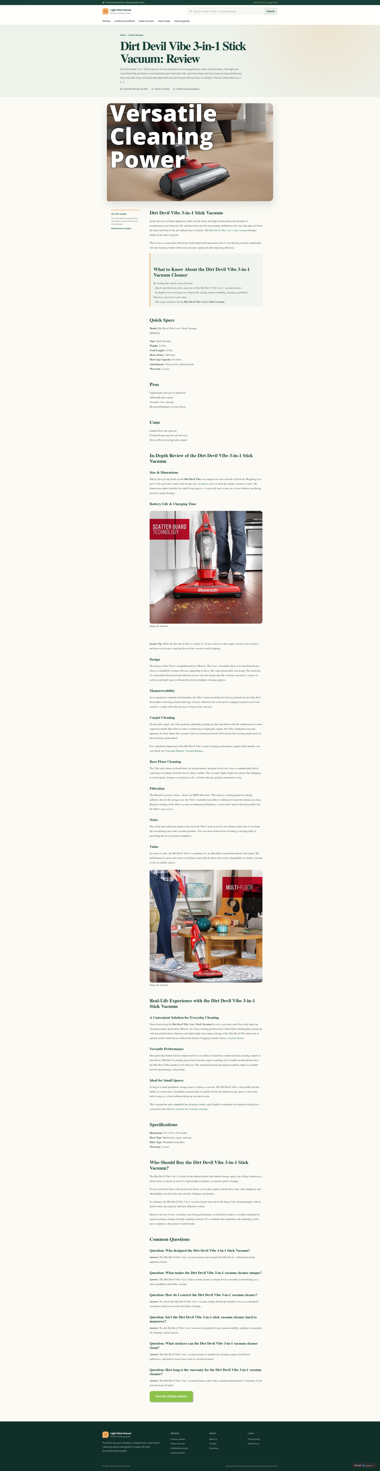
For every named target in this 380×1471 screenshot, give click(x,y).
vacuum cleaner (235, 1038)
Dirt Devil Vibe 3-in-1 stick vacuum (228, 230)
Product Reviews (136, 35)
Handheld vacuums (179, 1448)
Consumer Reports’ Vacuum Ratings (184, 750)
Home (122, 35)
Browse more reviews (121, 228)
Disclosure (213, 1448)
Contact (212, 1443)
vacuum (201, 483)
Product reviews (178, 1439)
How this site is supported (266, 2)
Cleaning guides (182, 21)
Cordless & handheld (125, 21)
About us (213, 1439)
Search (271, 11)
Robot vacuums (146, 21)
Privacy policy (254, 1439)
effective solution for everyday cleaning (187, 1109)
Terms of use (253, 1443)
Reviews (106, 21)
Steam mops (164, 21)
